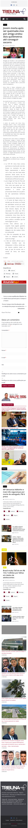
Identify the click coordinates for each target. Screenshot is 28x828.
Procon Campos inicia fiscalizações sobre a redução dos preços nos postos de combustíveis (13, 306)
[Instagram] (14, 5)
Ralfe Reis (13, 45)
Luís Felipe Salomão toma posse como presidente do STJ (17, 609)
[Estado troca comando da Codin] (14, 430)
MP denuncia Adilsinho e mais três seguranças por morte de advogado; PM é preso (14, 493)
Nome (4, 350)
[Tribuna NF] (14, 11)
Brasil (5, 567)
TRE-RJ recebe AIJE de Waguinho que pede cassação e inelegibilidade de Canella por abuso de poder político (13, 448)
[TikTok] (14, 558)
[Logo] (14, 785)
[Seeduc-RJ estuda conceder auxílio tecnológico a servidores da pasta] (14, 637)
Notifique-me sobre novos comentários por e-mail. (14, 375)
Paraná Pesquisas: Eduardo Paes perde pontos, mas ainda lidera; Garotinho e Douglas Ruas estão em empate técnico (13, 767)
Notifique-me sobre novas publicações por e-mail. (14, 381)
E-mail (4, 357)
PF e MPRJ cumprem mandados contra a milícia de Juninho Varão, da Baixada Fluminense (19, 528)
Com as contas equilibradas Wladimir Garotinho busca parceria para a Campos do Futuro (14, 298)
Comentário (5, 330)
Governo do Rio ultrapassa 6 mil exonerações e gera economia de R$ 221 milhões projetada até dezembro (14, 409)
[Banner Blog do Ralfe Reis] (14, 396)
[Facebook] (11, 5)
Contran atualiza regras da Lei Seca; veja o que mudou (18, 618)
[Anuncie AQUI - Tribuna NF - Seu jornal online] (14, 281)
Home (5, 261)
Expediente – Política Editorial (16, 820)
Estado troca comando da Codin (10, 428)
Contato (7, 820)
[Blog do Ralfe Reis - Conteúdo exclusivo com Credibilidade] (14, 262)
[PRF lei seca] (6, 619)
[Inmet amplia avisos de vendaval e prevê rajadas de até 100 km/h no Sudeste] (14, 680)
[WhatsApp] (16, 5)
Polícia (5, 24)
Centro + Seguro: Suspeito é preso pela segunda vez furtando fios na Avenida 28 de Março (18, 539)
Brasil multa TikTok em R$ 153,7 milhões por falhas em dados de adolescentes (14, 574)
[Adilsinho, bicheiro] (14, 477)
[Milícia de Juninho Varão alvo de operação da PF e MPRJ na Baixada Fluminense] (6, 529)
